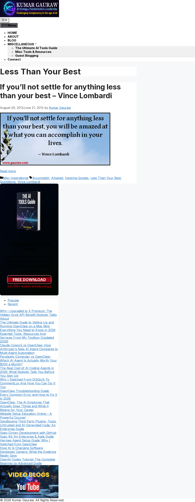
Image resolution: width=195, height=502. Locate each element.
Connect (14, 59)
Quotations (8, 182)
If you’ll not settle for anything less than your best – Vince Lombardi (60, 91)
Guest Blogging (26, 55)
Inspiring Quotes (77, 178)
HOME (12, 33)
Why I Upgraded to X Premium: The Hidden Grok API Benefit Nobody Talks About (28, 314)
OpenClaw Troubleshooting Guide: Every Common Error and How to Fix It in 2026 (28, 394)
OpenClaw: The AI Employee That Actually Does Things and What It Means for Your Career (24, 406)
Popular (13, 300)
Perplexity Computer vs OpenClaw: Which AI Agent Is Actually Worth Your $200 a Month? (28, 360)
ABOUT (13, 36)
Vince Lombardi (29, 182)
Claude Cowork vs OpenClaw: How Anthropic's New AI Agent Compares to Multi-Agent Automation (29, 349)
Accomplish (40, 178)
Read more (8, 171)
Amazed (57, 178)
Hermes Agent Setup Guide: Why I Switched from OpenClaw (25, 442)
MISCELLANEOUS (21, 44)
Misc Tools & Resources (33, 52)
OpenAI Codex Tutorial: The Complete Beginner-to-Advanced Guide (27, 461)
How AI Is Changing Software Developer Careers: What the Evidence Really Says (28, 451)
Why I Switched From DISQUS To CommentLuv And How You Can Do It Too (27, 383)
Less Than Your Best (105, 178)
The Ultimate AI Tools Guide (36, 48)
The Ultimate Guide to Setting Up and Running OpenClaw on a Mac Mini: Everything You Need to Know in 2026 (27, 326)
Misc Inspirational (15, 178)
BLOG (12, 40)
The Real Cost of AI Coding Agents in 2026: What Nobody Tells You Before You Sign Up (27, 372)
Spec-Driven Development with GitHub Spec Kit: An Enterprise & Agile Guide (28, 434)
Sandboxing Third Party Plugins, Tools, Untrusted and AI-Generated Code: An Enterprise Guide (28, 425)
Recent (13, 304)
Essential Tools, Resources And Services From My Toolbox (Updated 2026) (27, 337)
